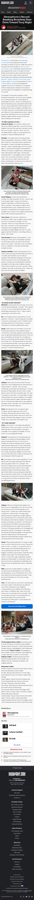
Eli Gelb (12, 83)
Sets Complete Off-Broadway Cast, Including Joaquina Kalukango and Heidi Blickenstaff (17, 760)
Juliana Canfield (13, 79)
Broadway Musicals (17, 807)
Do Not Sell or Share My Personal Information (17, 888)
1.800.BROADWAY (19, 780)
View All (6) (17, 745)
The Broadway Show (17, 831)
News (2, 12)
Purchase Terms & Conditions (17, 879)
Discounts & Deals (17, 824)
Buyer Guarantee (17, 869)
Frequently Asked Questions (17, 795)
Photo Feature (13, 26)
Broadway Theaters (17, 850)
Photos (9, 12)
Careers (17, 864)
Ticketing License (17, 883)
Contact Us (16, 778)
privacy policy (28, 890)
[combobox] (30, 3)
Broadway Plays (17, 809)
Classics (17, 816)
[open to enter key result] (31, 3)
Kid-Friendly (17, 814)
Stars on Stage (17, 812)
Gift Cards (17, 852)
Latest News (17, 833)
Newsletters (17, 845)
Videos (15, 12)
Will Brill (4, 79)
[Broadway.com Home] (7, 2)
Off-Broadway (17, 821)
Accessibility (17, 866)
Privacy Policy (17, 874)
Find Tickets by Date (17, 804)
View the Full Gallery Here (17, 606)
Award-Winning (17, 819)
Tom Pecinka (22, 79)
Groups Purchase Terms (17, 881)
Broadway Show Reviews (17, 855)
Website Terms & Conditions (17, 877)
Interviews (29, 12)
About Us (17, 862)
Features (22, 12)
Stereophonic (5, 60)
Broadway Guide (17, 847)
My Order (17, 793)
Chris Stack (13, 81)
